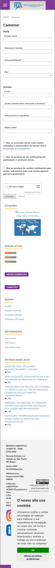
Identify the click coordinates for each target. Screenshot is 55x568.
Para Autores (10, 343)
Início (6, 17)
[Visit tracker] (27, 227)
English (8, 306)
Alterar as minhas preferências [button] (33, 557)
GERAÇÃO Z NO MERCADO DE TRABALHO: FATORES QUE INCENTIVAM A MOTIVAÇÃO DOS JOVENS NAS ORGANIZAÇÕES (26, 406)
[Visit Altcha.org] (38, 187)
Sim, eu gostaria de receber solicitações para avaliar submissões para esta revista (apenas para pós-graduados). (27, 171)
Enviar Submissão (17, 274)
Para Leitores (10, 338)
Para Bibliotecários (13, 347)
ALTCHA (37, 192)
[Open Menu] (5, 5)
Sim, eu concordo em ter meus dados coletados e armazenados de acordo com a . (24, 146)
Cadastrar (9, 196)
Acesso (21, 196)
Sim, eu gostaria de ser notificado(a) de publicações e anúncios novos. (24, 158)
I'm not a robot (16, 186)
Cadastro (12, 287)
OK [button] (33, 550)
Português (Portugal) (14, 319)
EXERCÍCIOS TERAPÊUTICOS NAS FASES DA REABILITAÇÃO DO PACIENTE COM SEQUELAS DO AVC (27, 419)
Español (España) (13, 310)
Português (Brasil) (13, 315)
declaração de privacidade (16, 148)
